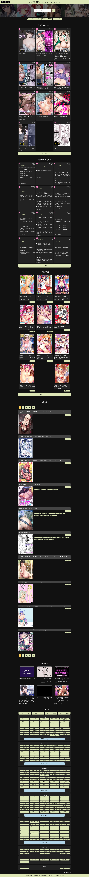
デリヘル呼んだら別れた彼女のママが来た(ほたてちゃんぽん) (44, 171)
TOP (28, 19)
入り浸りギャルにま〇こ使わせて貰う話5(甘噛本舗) (27, 222)
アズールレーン (24, 835)
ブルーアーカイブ (34, 822)
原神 (44, 826)
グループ (34, 770)
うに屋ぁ (40, 188)
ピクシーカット (54, 784)
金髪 (34, 756)
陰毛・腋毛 (55, 754)
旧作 (52, 489)
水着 (54, 772)
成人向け (48, 489)
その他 (67, 713)
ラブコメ (24, 732)
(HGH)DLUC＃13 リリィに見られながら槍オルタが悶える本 (62, 222)
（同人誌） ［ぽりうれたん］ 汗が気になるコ (44, 221)
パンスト (34, 777)
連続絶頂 (24, 807)
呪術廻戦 (64, 835)
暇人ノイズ (34, 859)
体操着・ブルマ (34, 779)
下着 (64, 779)
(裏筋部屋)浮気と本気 (24, 175)
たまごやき (40, 239)
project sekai (65, 839)
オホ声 (65, 807)
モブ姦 (44, 537)
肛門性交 (44, 801)
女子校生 (44, 772)
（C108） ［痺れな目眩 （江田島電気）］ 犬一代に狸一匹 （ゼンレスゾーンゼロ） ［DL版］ (41, 460)
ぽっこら (44, 859)
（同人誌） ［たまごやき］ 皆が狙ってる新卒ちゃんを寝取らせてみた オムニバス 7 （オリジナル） (44, 245)
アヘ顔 (44, 803)
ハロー (45, 821)
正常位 (55, 809)
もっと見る (44, 153)
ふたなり (34, 749)
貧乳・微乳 (34, 747)
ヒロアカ (44, 829)
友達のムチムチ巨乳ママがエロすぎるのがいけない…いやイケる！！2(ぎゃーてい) (62, 249)
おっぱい (40, 537)
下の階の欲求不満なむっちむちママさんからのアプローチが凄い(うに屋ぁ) (44, 192)
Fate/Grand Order (34, 824)
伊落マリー (44, 837)
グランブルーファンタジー (34, 832)
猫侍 (24, 839)
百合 (54, 730)
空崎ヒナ (34, 837)
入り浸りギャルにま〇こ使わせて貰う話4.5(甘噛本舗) (27, 219)
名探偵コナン (65, 837)
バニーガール (24, 779)
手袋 (34, 774)
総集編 (44, 853)
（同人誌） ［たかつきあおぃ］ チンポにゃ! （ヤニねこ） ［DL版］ (35, 582)
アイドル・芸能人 (54, 821)
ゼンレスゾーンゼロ (24, 829)
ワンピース (44, 832)
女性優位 (64, 726)
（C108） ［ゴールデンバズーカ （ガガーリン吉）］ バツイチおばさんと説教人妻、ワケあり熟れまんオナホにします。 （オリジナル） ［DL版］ (27, 198)
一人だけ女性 (34, 718)
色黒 (54, 747)
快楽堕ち (54, 723)
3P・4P (44, 799)
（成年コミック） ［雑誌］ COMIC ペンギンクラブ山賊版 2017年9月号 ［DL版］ (26, 327)
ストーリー (22, 713)
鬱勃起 (53, 539)
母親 (44, 756)
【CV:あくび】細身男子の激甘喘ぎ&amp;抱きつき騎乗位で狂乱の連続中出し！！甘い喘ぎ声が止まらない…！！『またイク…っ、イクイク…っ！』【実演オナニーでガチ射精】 (62, 701)
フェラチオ (65, 796)
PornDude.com (67, 872)
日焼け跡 (34, 786)
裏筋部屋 (23, 165)
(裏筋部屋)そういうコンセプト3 (26, 177)
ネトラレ (54, 726)
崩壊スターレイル (55, 835)
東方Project (24, 826)
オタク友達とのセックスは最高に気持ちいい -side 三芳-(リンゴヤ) (62, 200)
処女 (44, 745)
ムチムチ (64, 749)
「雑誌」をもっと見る (44, 394)
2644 (33, 407)
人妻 (54, 781)
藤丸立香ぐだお (64, 829)
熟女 (44, 730)
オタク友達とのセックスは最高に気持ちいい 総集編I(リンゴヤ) (62, 194)
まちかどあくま (64, 824)
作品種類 (54, 713)
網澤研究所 (64, 859)
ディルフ (54, 760)
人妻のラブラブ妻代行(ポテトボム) (61, 172)
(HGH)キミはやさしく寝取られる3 (61, 229)
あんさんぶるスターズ (24, 832)
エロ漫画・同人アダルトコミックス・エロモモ (44, 2)
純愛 (64, 721)
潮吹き (34, 799)
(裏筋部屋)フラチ (23, 173)
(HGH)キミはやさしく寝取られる (61, 225)
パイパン (64, 745)
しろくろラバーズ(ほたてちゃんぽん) (44, 173)
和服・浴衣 (65, 774)
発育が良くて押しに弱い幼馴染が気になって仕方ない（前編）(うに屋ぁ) (44, 204)
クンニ (65, 801)
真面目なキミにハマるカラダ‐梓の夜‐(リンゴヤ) (62, 197)
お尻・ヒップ (24, 751)
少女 (41, 515)
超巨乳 (25, 760)
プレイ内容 (41, 713)
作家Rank (38, 19)
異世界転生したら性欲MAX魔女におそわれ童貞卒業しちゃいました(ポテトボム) (62, 175)
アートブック (24, 853)
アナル (35, 513)
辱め (34, 721)
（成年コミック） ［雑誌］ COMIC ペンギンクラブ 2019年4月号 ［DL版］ (61, 357)
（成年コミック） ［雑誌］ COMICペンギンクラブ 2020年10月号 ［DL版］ (27, 387)
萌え (44, 758)
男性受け (64, 730)
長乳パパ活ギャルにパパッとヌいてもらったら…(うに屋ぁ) (44, 207)
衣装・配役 (35, 713)
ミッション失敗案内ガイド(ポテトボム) (62, 182)
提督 (54, 832)
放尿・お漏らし (44, 811)
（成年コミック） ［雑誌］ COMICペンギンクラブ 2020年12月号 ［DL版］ (44, 357)
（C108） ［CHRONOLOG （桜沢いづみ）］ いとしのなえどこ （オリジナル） (38, 630)
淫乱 (64, 732)
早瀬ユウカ (24, 837)
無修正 (45, 851)
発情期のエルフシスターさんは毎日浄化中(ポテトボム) (62, 179)
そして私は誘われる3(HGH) (60, 219)
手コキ (25, 803)
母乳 (54, 728)
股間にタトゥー (24, 786)
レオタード (55, 786)
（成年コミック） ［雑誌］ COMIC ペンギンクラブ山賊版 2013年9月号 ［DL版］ (26, 298)
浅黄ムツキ (54, 839)
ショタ (25, 726)
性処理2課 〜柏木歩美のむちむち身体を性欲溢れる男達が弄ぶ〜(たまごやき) (44, 260)
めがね (25, 772)
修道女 (65, 784)
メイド (25, 758)
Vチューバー (34, 758)
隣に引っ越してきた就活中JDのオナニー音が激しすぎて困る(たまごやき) (44, 253)
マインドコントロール (54, 735)
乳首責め (54, 803)
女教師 (65, 777)
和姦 (24, 728)
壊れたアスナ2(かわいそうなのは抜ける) (28, 532)
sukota (24, 859)
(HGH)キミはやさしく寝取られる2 (61, 227)
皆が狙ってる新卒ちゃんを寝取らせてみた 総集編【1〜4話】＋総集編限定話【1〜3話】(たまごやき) (44, 249)
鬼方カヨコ (34, 839)
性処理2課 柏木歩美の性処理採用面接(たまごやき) (44, 256)
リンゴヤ (58, 189)
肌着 (44, 781)
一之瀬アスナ (45, 835)
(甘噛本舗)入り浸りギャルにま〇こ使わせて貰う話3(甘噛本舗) (27, 225)
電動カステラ (24, 861)
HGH (57, 215)
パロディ (47, 713)
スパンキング (44, 513)
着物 (64, 786)
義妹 (44, 786)
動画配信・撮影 (54, 851)
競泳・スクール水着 (45, 775)
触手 (55, 515)
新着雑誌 (44, 19)
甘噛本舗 (23, 214)
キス (34, 809)
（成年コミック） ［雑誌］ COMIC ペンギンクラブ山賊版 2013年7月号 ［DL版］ (44, 327)
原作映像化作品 (64, 853)
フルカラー (24, 849)
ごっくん (54, 805)
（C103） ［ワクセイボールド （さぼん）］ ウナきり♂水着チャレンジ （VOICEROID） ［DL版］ (42, 606)
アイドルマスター (65, 821)
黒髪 (24, 754)
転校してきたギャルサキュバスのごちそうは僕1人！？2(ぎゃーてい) (62, 253)
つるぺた (49, 513)
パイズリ (44, 796)
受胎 (54, 732)
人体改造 (60, 513)
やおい (55, 721)
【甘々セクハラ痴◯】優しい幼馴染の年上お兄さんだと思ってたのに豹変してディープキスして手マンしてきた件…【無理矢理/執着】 (44, 681)
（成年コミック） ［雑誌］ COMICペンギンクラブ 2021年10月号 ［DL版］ (27, 357)
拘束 (54, 801)
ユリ (24, 734)
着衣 (34, 803)
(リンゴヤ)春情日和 (58, 206)
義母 (44, 784)
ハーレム (64, 803)
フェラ (34, 796)
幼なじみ (34, 726)
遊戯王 (54, 829)
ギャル (45, 747)
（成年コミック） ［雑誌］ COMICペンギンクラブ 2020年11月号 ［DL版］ (62, 387)
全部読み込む (44, 739)
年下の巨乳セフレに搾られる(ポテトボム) (62, 169)
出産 (64, 513)
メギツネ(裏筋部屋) (23, 169)
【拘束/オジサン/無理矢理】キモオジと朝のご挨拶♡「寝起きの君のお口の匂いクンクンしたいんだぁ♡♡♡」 (62, 681)
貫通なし (44, 734)
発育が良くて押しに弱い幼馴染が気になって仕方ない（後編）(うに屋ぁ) (44, 200)
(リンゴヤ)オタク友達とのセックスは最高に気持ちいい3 (62, 204)
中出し (24, 796)
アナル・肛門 (24, 799)
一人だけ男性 (24, 723)
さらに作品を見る (22, 183)
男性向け (56, 489)
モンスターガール (35, 829)
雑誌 (44, 849)
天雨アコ (34, 835)
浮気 (34, 734)
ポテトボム (58, 165)
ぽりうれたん (41, 214)
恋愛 (24, 730)
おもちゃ (24, 811)
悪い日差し (45, 718)
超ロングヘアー (24, 756)
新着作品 (50, 19)
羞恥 (64, 805)
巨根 (54, 756)
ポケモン (54, 826)
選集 (64, 851)
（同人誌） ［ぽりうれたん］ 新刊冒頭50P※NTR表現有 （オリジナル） (44, 228)
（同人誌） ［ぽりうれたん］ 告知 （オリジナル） (45, 225)
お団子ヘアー (34, 784)
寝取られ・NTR (58, 537)
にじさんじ (64, 826)
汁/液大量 (64, 811)
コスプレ (54, 807)
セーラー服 (55, 774)
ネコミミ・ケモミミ (65, 782)
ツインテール (54, 751)
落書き (49, 539)
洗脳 (38, 539)
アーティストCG (24, 851)
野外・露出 (24, 801)
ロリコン (24, 747)
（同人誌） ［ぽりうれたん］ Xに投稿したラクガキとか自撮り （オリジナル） (44, 232)
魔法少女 (54, 779)
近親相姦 (64, 723)
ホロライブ (44, 824)
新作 (35, 539)
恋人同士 (34, 732)
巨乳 (63, 537)
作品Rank (33, 19)
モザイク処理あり (34, 849)
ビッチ (25, 749)
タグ (54, 19)
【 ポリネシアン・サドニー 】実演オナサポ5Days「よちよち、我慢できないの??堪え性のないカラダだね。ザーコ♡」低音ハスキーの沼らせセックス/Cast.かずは (27, 700)
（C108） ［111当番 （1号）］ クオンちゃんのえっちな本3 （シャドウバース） (38, 436)
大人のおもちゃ (24, 809)
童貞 (34, 728)
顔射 (34, 807)
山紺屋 (22, 241)
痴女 (44, 728)
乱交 (47, 537)
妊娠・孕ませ (43, 489)
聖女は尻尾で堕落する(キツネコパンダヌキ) (28, 508)
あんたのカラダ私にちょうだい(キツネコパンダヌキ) (30, 484)
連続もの (34, 851)
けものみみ (55, 770)
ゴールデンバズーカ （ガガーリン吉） (25, 190)
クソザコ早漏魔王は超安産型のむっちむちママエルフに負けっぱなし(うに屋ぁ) (44, 196)
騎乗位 (65, 799)
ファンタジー (55, 513)
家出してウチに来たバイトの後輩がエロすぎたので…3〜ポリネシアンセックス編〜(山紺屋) (27, 249)
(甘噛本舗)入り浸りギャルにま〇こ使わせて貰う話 (27, 229)
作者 (61, 713)
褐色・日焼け (44, 754)
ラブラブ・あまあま (55, 719)
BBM (44, 732)
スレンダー (65, 751)
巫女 (24, 784)
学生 (44, 749)
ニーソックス (24, 777)
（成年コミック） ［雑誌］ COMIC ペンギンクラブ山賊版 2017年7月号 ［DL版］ (61, 298)
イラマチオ (44, 805)
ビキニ (55, 777)
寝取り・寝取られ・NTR (65, 719)
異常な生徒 (55, 824)
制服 (24, 770)
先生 (24, 774)
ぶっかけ (54, 799)
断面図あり (34, 811)
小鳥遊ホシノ (55, 837)
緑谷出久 (44, 839)
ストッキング (44, 770)
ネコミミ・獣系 (44, 777)
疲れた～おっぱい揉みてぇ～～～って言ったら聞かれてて (27, 679)
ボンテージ (34, 772)
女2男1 (35, 730)
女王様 (65, 734)
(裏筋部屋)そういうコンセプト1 (26, 171)
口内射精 (44, 807)
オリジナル (25, 821)
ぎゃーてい (58, 241)
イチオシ (35, 537)
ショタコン (34, 723)
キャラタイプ (28, 713)
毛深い (35, 760)
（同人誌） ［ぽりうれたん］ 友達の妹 (44, 218)
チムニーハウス (54, 859)
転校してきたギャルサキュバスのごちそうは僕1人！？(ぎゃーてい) (62, 256)
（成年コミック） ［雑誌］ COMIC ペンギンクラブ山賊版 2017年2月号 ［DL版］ (44, 298)
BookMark (59, 19)
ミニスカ (24, 781)
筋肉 (44, 760)
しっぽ (65, 758)
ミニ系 (45, 751)
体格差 (65, 756)
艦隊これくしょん (34, 826)
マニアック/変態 (37, 489)
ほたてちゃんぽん (42, 166)
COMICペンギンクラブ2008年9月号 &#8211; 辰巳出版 (61, 326)
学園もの (24, 721)
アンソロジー (64, 849)
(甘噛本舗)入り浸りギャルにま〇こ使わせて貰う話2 (27, 232)
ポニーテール (64, 754)
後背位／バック (64, 809)
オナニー (39, 513)
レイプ (45, 726)
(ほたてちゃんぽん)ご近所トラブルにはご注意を (44, 176)
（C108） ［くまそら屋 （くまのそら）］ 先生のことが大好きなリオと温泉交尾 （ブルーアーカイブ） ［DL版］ (43, 557)
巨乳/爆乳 (34, 754)
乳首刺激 (54, 811)
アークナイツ (65, 832)
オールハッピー (24, 824)
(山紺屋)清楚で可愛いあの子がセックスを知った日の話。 (27, 253)
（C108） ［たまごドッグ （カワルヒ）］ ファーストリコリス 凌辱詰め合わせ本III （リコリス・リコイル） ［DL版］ (45, 411)
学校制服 (64, 770)
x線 (44, 723)
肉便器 (45, 539)
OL (54, 758)
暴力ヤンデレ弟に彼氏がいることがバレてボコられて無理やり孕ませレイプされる (44, 699)
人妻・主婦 (55, 745)
